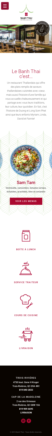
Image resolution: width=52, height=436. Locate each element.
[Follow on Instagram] (23, 421)
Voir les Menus (26, 201)
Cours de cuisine (26, 315)
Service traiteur (26, 282)
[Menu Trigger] (5, 6)
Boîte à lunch (26, 249)
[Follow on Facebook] (29, 421)
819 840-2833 (26, 390)
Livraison (26, 348)
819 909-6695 (26, 409)
